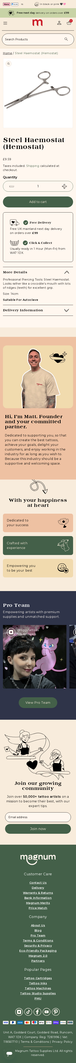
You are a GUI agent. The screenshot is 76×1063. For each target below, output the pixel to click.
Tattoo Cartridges (38, 978)
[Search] (66, 39)
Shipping (32, 166)
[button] (5, 23)
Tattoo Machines (38, 988)
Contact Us (38, 882)
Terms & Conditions (38, 940)
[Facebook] (37, 1011)
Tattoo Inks (38, 983)
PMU (38, 998)
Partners (38, 961)
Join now (38, 829)
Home (7, 53)
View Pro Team (38, 703)
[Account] (59, 23)
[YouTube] (46, 1011)
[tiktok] (28, 1011)
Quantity (10, 177)
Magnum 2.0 (38, 956)
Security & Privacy (38, 945)
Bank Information (38, 898)
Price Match (38, 908)
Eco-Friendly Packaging (38, 950)
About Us (38, 925)
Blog (38, 930)
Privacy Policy (62, 1042)
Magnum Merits (38, 903)
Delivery (38, 888)
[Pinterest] (56, 1011)
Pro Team (38, 935)
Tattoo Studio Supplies (38, 993)
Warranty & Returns (38, 893)
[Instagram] (19, 1011)
